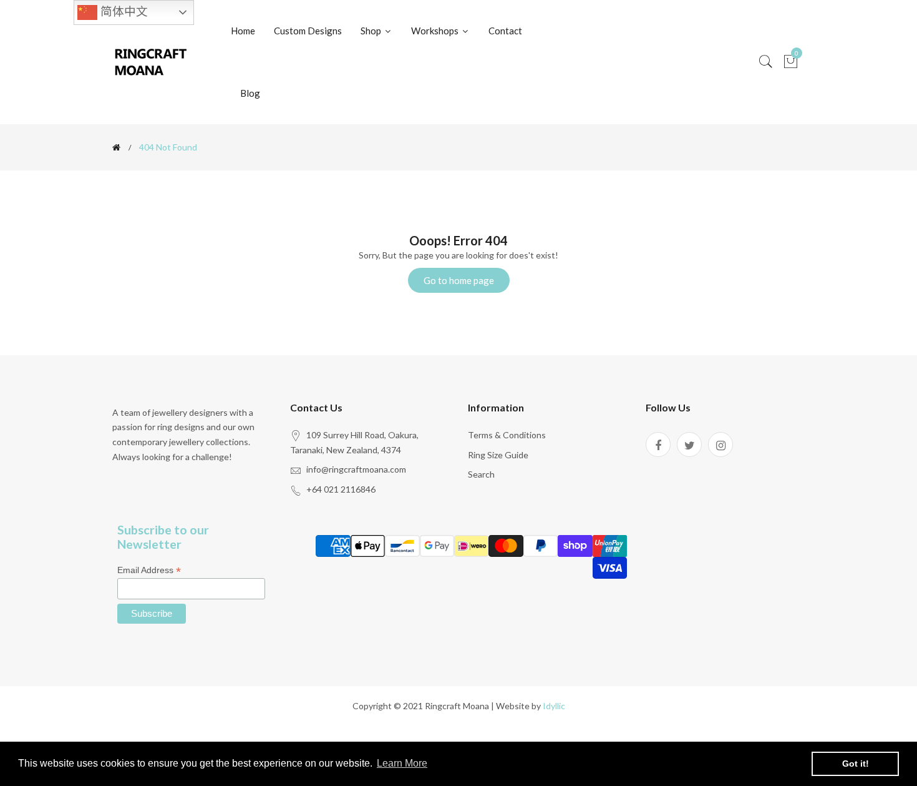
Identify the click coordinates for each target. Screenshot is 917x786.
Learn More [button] (402, 763)
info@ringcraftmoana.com (356, 469)
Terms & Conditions (507, 435)
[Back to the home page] (116, 147)
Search (481, 474)
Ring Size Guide (498, 454)
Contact (505, 30)
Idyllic (554, 705)
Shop (372, 30)
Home (243, 30)
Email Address (149, 570)
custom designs (308, 30)
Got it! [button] (855, 764)
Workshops (435, 30)
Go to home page (459, 280)
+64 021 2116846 (341, 489)
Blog (250, 93)
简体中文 (122, 11)
